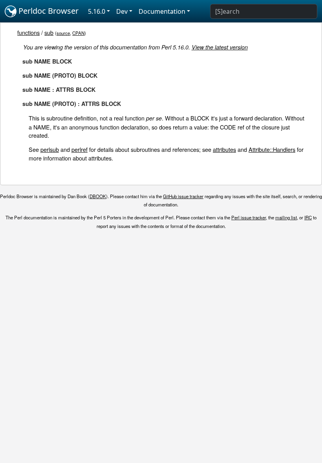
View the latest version (220, 47)
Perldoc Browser (47, 10)
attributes (224, 149)
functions (28, 32)
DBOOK (98, 196)
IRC (308, 217)
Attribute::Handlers (272, 149)
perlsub (49, 149)
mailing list (286, 217)
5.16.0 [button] (96, 11)
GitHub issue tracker (183, 196)
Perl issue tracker (248, 217)
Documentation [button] (162, 11)
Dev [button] (122, 11)
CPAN (78, 33)
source (63, 33)
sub (48, 32)
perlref (79, 149)
